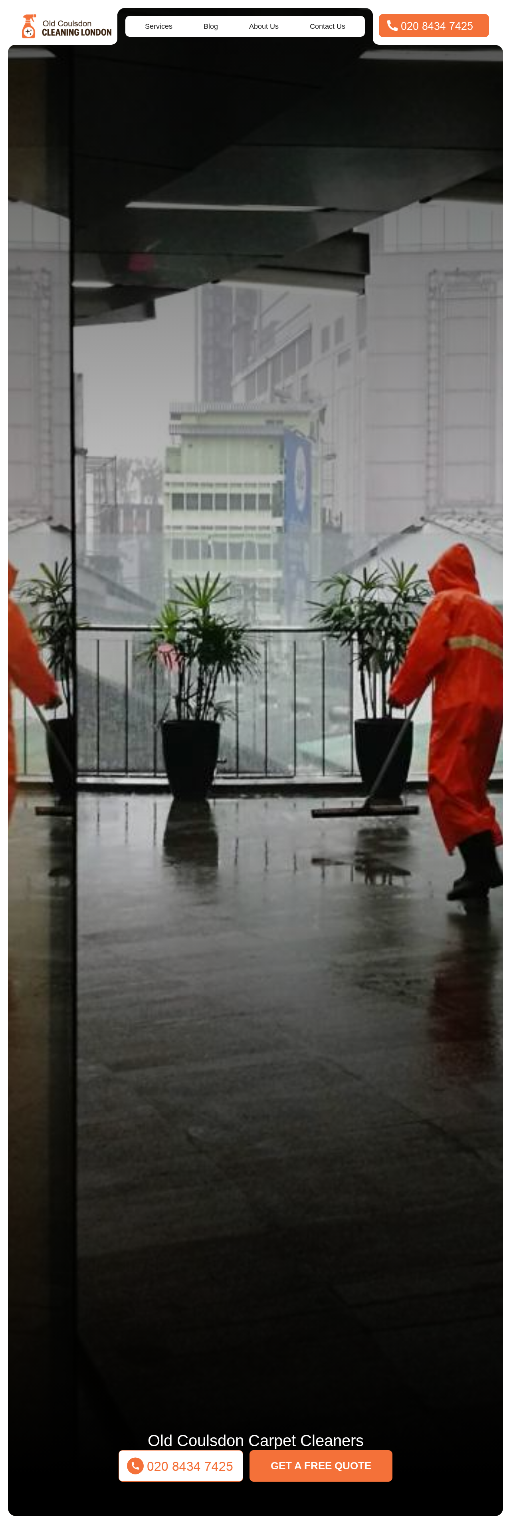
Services (158, 26)
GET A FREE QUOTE (321, 1466)
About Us (264, 26)
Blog (211, 26)
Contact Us (327, 26)
